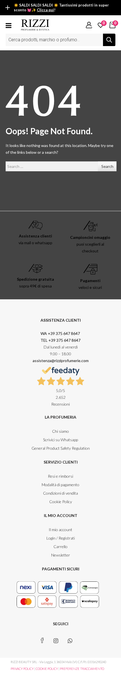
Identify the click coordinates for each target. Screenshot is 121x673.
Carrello (60, 546)
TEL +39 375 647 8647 (60, 340)
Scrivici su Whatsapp (60, 439)
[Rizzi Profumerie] (35, 24)
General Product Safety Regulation (61, 448)
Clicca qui (45, 10)
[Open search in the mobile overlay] (60, 40)
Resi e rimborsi (60, 476)
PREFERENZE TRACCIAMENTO (82, 668)
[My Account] (89, 25)
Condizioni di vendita (60, 493)
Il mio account (60, 529)
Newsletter (60, 555)
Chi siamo (60, 431)
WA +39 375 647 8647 (61, 333)
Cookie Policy (60, 501)
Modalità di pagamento (60, 484)
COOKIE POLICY (47, 668)
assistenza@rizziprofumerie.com (61, 360)
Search (107, 166)
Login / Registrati (60, 538)
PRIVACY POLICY (22, 668)
